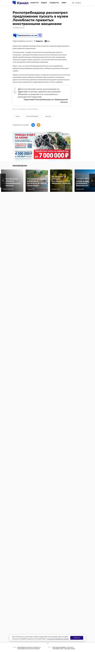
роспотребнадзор (32, 116)
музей (17, 116)
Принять (77, 638)
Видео (44, 3)
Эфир (64, 3)
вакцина (48, 116)
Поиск (78, 3)
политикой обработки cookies (58, 639)
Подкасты (54, 3)
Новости (34, 3)
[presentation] (3, 181)
